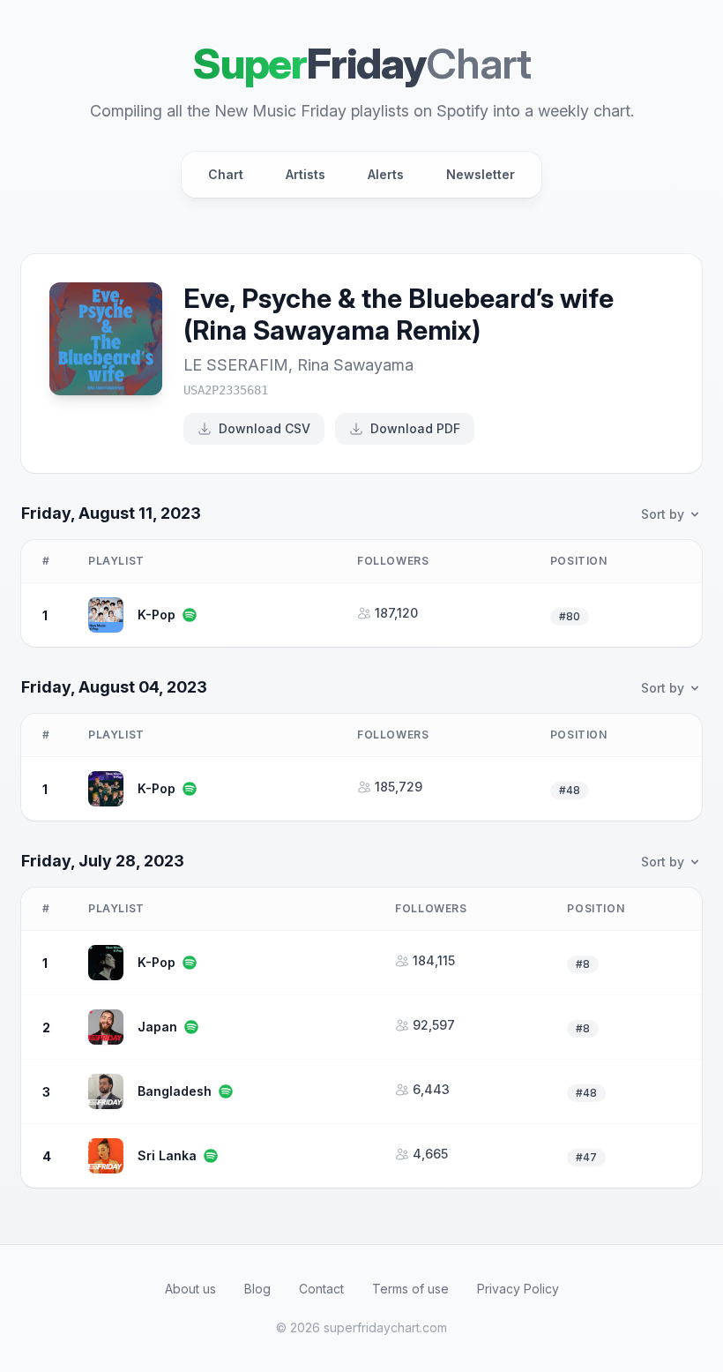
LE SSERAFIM (235, 365)
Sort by (662, 513)
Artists (305, 174)
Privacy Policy (518, 1288)
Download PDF (415, 428)
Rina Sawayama (355, 365)
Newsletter (480, 174)
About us (190, 1288)
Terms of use (410, 1288)
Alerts (386, 174)
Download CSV (264, 428)
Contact (321, 1288)
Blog (257, 1288)
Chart (225, 174)
